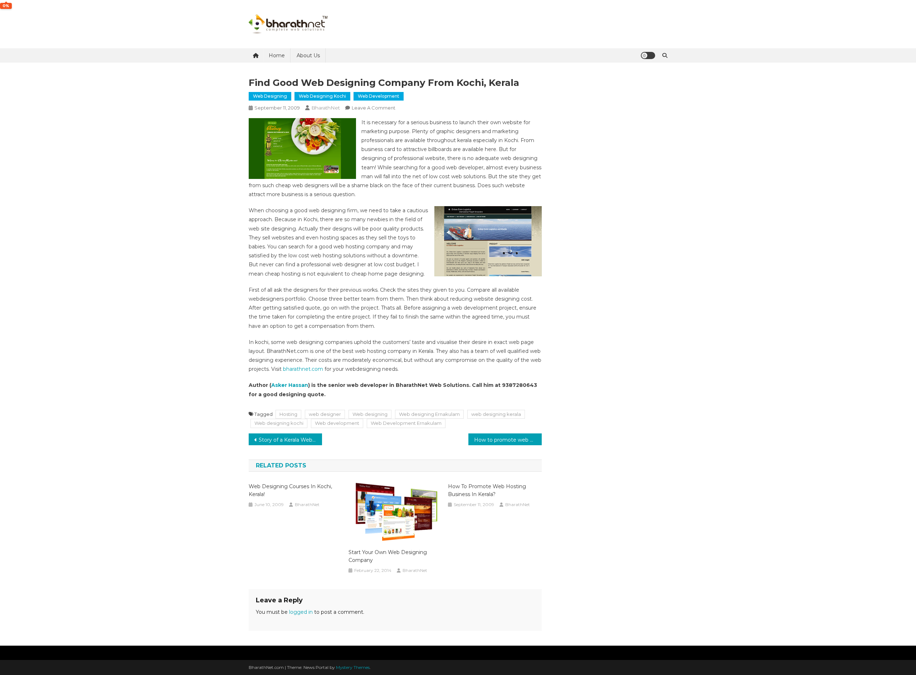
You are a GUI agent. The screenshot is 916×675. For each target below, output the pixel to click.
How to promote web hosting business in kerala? (508, 440)
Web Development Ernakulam (406, 423)
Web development (378, 96)
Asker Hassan (289, 385)
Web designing (270, 96)
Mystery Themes (353, 667)
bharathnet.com (303, 369)
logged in (301, 612)
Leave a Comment (373, 108)
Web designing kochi (322, 96)
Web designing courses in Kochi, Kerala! (290, 490)
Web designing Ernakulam (429, 414)
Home (277, 55)
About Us (308, 55)
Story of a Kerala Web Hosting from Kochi (290, 440)
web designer (325, 414)
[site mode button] (648, 55)
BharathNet (325, 108)
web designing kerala (496, 414)
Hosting (288, 414)
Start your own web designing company (388, 556)
